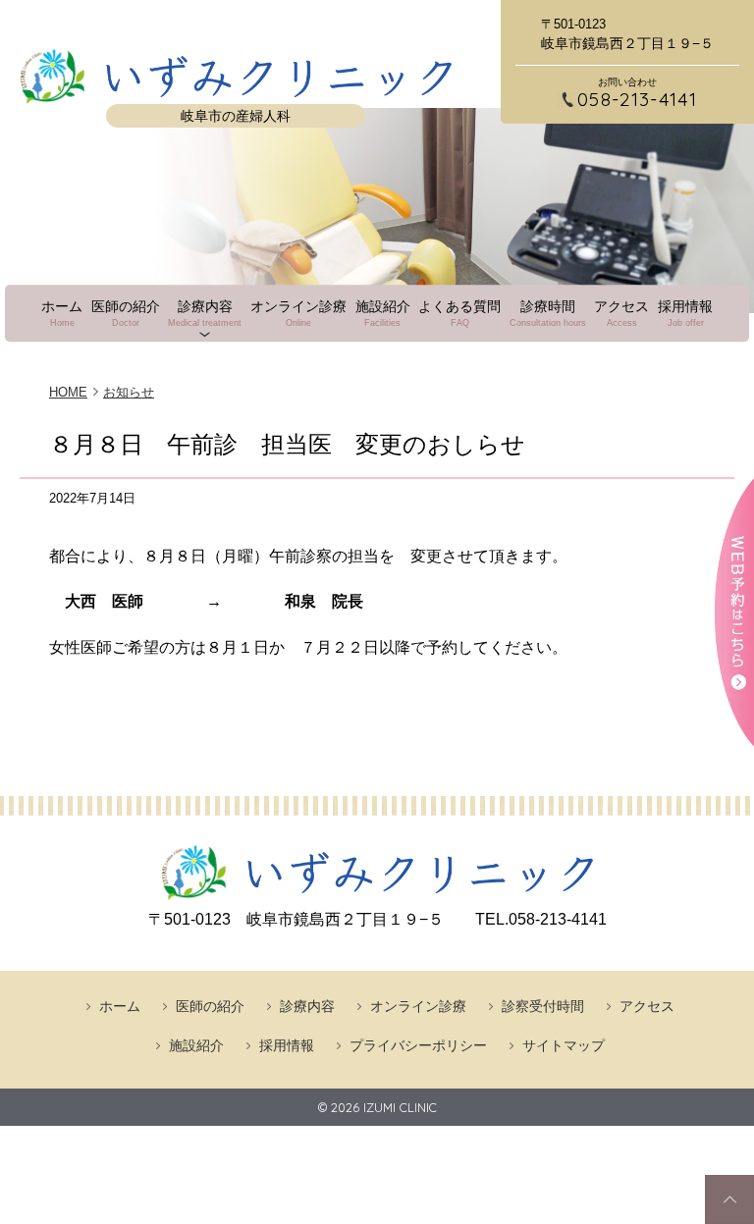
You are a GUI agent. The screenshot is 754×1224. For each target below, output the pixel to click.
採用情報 (685, 312)
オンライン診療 (298, 312)
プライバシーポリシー (418, 1045)
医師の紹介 (125, 312)
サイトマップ (563, 1045)
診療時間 (548, 312)
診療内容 (205, 312)
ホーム (61, 312)
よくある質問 (459, 312)
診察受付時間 (543, 1006)
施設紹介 (382, 312)
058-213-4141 (637, 99)
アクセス (621, 312)
